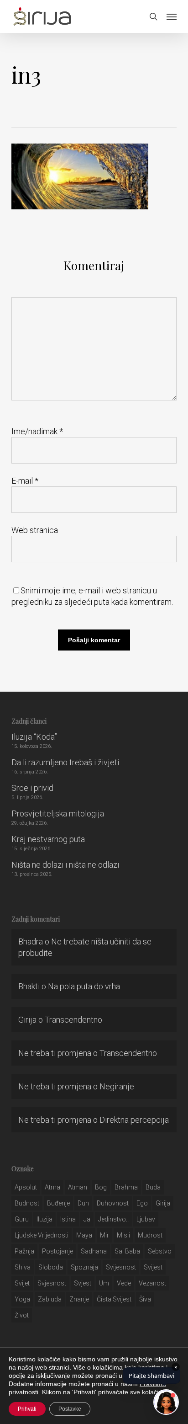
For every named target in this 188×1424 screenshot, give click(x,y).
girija (163, 1203)
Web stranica (34, 530)
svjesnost (51, 1283)
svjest (82, 1283)
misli (123, 1235)
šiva (145, 1299)
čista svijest (114, 1299)
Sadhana (94, 1251)
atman (77, 1187)
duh (83, 1203)
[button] (172, 16)
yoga (22, 1299)
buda (153, 1187)
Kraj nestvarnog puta (48, 839)
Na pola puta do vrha (84, 986)
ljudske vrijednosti (41, 1235)
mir (104, 1235)
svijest (153, 1267)
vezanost (152, 1283)
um (104, 1283)
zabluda (50, 1299)
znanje (79, 1299)
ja (87, 1219)
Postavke (69, 1409)
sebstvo (160, 1251)
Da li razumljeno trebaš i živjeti (65, 762)
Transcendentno (73, 1019)
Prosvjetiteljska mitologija (57, 813)
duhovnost (113, 1203)
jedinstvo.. (113, 1219)
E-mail (24, 480)
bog (101, 1187)
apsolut (26, 1187)
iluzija (44, 1219)
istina (68, 1219)
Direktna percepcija (134, 1120)
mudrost (150, 1235)
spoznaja (84, 1267)
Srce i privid (32, 788)
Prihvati (27, 1409)
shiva (23, 1267)
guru (22, 1219)
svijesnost (121, 1267)
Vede (124, 1283)
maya (84, 1235)
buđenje (58, 1203)
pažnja (24, 1251)
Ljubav (145, 1219)
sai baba (127, 1251)
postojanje (57, 1251)
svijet (22, 1283)
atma (52, 1187)
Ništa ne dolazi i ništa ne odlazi (65, 864)
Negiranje (116, 1086)
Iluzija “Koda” (34, 736)
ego (142, 1203)
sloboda (50, 1267)
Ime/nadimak (37, 431)
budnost (27, 1203)
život (22, 1315)
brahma (126, 1187)
